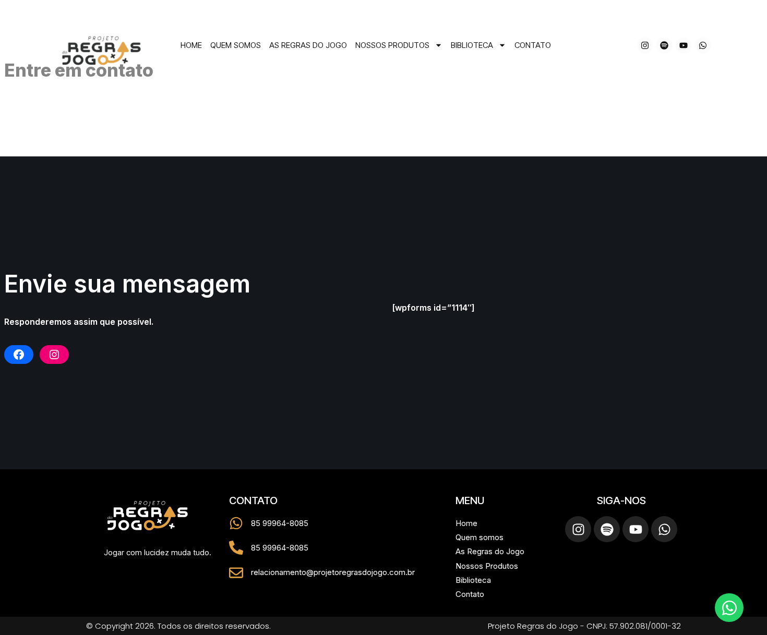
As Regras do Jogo (308, 45)
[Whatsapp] (702, 45)
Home (191, 45)
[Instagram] (645, 45)
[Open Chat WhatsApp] (729, 607)
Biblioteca (472, 45)
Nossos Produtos (392, 45)
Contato (532, 45)
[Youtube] (683, 45)
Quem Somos (235, 45)
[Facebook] (18, 354)
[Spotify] (664, 45)
